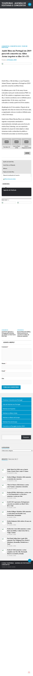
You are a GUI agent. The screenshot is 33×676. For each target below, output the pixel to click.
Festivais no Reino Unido (10, 413)
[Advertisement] (16, 25)
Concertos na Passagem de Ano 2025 (14, 426)
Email (4, 371)
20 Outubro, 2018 (11, 60)
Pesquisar (26, 437)
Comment (5, 347)
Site (3, 378)
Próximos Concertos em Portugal (12, 400)
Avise (27, 153)
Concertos (5, 46)
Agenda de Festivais (9, 190)
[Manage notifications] (29, 672)
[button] (16, 162)
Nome (4, 363)
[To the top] (29, 560)
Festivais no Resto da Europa (11, 417)
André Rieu (6, 183)
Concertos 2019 (15, 46)
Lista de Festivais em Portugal (11, 404)
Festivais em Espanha (9, 408)
